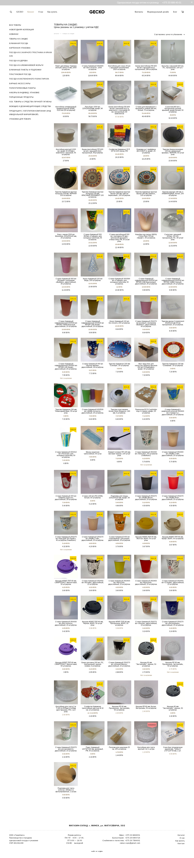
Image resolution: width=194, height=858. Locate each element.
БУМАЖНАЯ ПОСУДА (18, 43)
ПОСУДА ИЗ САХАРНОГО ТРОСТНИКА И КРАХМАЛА (30, 54)
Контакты (139, 12)
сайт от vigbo (97, 851)
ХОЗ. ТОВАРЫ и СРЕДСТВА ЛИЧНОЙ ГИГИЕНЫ (30, 102)
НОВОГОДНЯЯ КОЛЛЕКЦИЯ (21, 30)
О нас (40, 12)
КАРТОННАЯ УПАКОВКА (20, 48)
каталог (56, 33)
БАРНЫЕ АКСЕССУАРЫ (19, 84)
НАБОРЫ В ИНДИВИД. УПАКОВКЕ (24, 93)
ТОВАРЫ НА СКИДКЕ (18, 39)
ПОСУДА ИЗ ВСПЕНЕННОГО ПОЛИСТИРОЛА (29, 79)
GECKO (19, 12)
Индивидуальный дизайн (158, 12)
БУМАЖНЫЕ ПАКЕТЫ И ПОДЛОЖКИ (25, 70)
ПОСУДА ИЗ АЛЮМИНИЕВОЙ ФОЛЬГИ (26, 65)
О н (181, 838)
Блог (175, 12)
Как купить (52, 12)
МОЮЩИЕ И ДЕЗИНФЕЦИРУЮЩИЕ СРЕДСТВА (30, 106)
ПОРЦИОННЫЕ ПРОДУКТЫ (21, 97)
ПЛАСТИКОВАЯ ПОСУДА (20, 74)
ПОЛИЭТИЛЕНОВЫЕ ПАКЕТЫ (22, 88)
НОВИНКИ (13, 34)
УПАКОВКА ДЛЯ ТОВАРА (20, 119)
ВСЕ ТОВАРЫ (15, 25)
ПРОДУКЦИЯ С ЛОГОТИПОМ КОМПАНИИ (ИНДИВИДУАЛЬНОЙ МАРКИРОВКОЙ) (30, 112)
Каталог (30, 12)
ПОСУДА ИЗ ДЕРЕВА (18, 61)
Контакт (181, 844)
